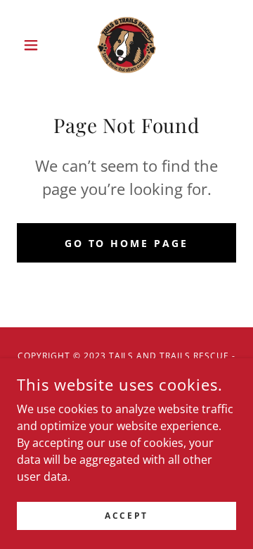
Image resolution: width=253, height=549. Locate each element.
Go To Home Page (127, 243)
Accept (126, 516)
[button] (33, 45)
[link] (127, 45)
